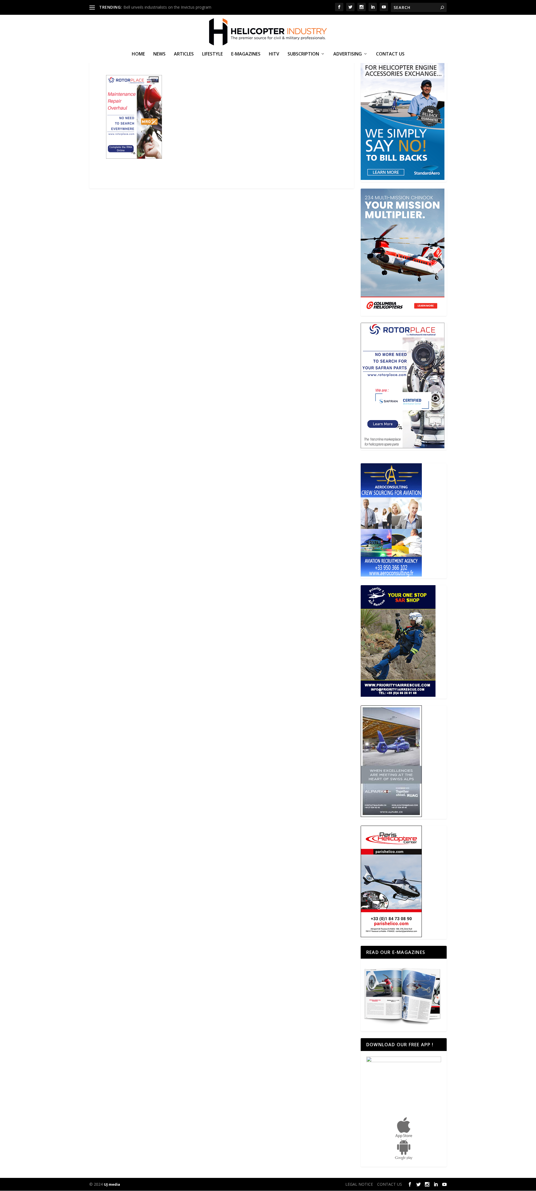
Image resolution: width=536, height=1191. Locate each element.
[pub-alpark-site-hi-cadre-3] (391, 815)
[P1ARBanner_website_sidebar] (398, 695)
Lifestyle (212, 54)
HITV (274, 54)
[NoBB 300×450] (402, 178)
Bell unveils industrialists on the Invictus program (167, 7)
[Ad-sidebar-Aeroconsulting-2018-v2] (391, 575)
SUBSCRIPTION (303, 54)
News (159, 54)
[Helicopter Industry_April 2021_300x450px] (402, 312)
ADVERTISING (347, 54)
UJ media (112, 1184)
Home (138, 54)
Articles (184, 54)
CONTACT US (390, 54)
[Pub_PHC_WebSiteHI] (391, 935)
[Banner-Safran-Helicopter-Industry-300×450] (402, 446)
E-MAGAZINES (245, 54)
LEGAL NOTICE (359, 1184)
